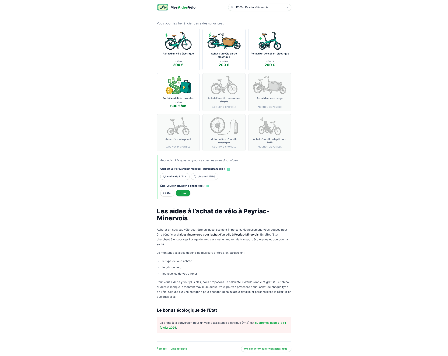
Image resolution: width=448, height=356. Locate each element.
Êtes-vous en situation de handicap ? (182, 185)
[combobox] (262, 7)
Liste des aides (179, 348)
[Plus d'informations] (228, 169)
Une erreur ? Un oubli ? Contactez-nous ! (266, 348)
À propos (162, 348)
